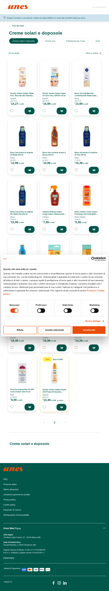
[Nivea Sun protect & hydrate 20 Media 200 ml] (22, 136)
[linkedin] (65, 583)
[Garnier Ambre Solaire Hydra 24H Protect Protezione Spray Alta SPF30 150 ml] (54, 373)
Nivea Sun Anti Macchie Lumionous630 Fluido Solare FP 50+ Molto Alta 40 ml (86, 95)
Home (11, 6)
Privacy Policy (8, 558)
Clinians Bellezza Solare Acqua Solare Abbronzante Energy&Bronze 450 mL (53, 214)
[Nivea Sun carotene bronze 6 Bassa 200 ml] (54, 136)
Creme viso (50, 41)
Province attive (10, 484)
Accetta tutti (89, 330)
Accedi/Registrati (99, 7)
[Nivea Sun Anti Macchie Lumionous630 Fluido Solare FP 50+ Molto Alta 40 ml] (86, 77)
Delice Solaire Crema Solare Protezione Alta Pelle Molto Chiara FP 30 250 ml (86, 214)
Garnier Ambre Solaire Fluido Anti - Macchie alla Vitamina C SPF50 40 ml (22, 95)
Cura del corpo (18, 26)
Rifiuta (20, 330)
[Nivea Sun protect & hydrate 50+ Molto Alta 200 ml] (22, 195)
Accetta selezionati (54, 330)
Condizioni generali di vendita (16, 494)
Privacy (91, 290)
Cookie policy (9, 505)
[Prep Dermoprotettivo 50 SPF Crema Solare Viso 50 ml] (22, 373)
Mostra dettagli (92, 321)
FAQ (5, 479)
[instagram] (59, 583)
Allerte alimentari (10, 489)
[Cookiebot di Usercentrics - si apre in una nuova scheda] (93, 259)
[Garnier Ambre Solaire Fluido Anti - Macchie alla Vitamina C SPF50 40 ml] (22, 77)
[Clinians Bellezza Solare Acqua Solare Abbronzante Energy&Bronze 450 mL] (54, 195)
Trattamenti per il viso (75, 41)
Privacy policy (9, 499)
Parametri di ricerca (12, 510)
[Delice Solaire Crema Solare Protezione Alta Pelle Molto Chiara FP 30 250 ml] (86, 195)
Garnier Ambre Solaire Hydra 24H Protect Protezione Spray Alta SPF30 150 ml (54, 392)
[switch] (41, 310)
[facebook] (53, 583)
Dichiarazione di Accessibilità (16, 515)
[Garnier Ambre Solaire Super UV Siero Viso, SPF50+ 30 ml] (54, 77)
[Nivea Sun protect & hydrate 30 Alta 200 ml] (86, 136)
